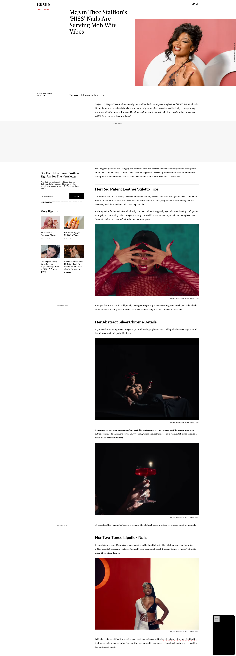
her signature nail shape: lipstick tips (179, 639)
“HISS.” (180, 104)
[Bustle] (43, 4)
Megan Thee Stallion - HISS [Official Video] (184, 298)
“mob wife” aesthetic (173, 309)
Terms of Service (77, 201)
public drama (120, 112)
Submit (76, 196)
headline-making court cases (145, 112)
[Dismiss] (232, 617)
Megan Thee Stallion (116, 104)
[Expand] (215, 617)
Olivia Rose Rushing (45, 93)
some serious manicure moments (179, 172)
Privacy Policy (47, 202)
